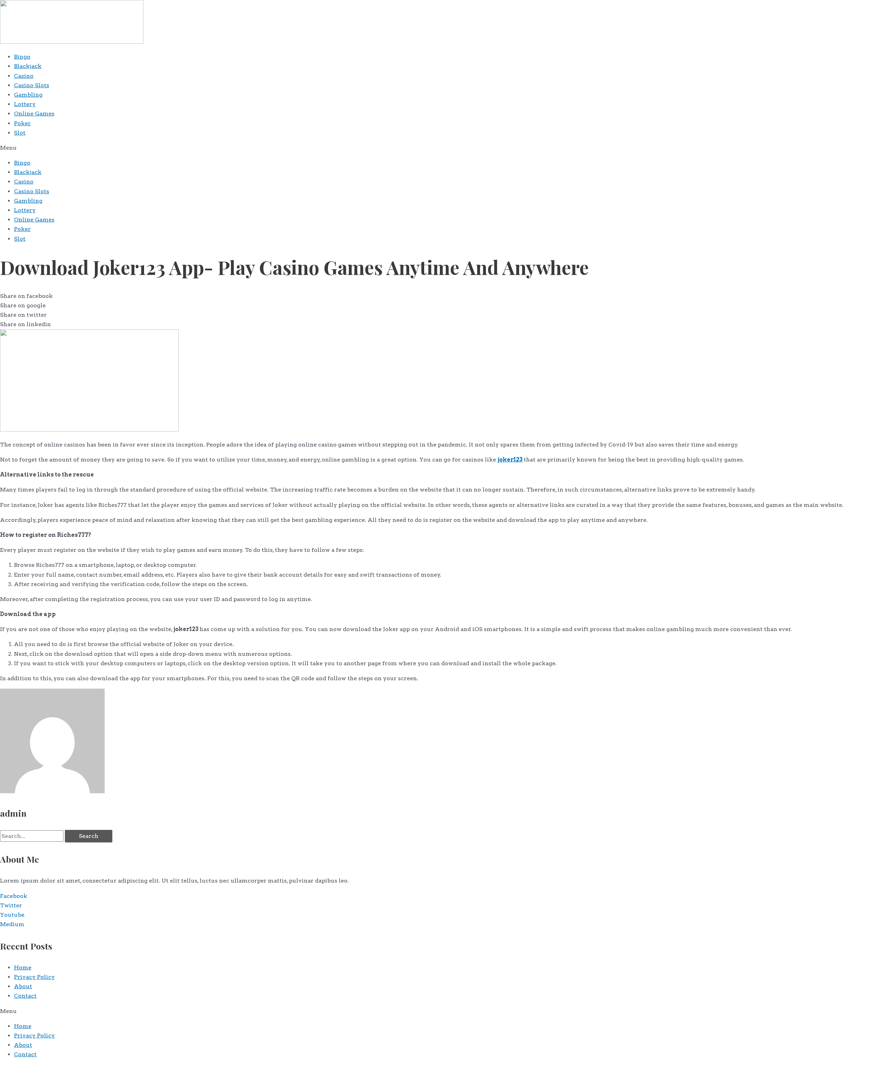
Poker (22, 123)
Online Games (34, 113)
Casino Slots (31, 85)
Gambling (28, 94)
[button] (446, 147)
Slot (19, 132)
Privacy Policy (34, 977)
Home (22, 967)
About (23, 986)
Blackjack (28, 66)
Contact (25, 995)
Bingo (22, 56)
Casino (23, 76)
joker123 (510, 459)
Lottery (25, 104)
